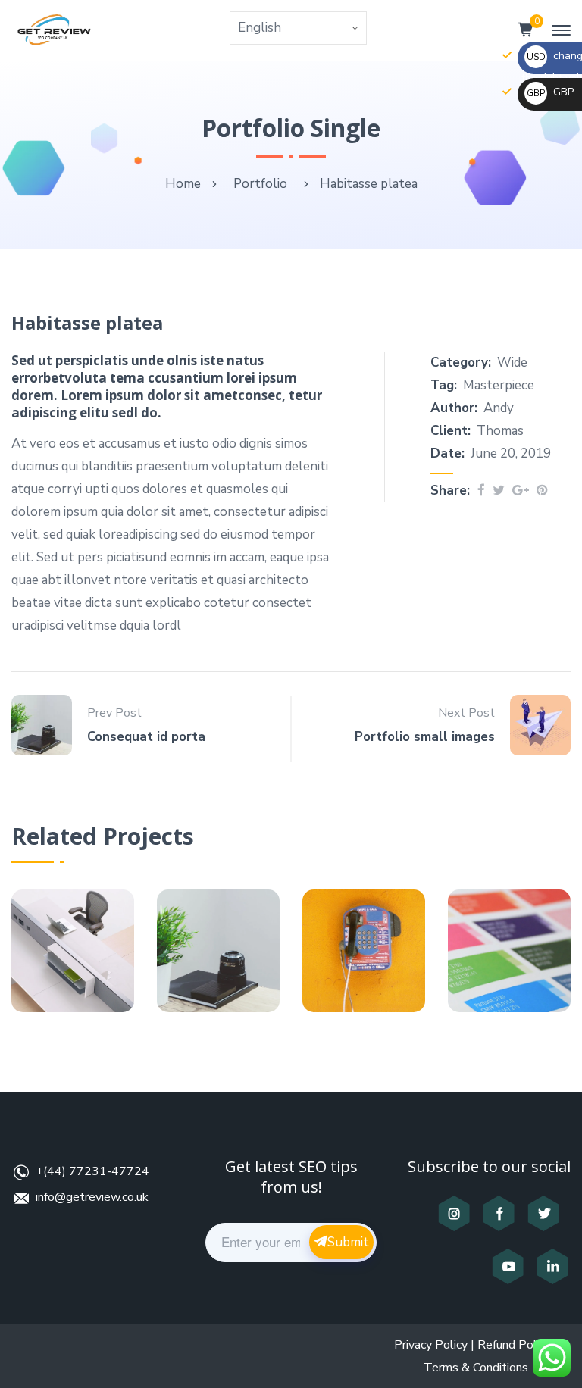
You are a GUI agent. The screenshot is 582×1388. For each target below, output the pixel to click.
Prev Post (114, 713)
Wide (512, 362)
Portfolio (260, 183)
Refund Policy (514, 1344)
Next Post (466, 713)
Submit (348, 1242)
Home (183, 183)
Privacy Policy (431, 1344)
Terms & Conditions (476, 1367)
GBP (550, 92)
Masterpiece (498, 385)
